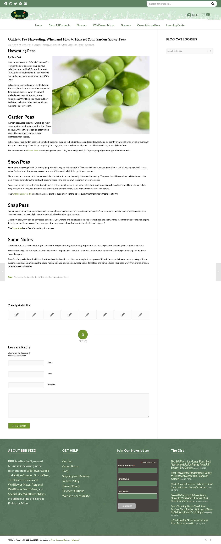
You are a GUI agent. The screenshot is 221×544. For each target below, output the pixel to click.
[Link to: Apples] (87, 314)
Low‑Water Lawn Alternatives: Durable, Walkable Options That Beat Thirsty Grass (189, 498)
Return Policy (70, 481)
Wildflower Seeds (38, 470)
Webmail (75, 540)
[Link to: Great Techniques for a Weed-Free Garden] (122, 314)
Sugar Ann (17, 228)
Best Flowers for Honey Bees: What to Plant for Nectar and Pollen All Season (191, 475)
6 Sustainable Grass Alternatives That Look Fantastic (189, 521)
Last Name (123, 491)
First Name (123, 479)
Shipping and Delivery (76, 476)
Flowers (82, 25)
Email (50, 374)
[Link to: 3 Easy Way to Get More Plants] (69, 314)
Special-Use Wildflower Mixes (27, 494)
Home (39, 25)
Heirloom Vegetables (54, 277)
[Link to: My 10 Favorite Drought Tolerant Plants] (140, 314)
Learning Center (176, 25)
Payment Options (73, 491)
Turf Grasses (16, 480)
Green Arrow (33, 150)
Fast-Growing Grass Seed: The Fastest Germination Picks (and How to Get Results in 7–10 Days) (192, 509)
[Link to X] (205, 539)
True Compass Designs (60, 540)
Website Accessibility (75, 496)
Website (51, 385)
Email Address (126, 465)
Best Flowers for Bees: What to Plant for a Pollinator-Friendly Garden (192, 485)
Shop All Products (59, 25)
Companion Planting (41, 45)
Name (50, 363)
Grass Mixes (41, 475)
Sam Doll (90, 45)
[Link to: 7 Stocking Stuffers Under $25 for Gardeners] (34, 314)
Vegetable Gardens (75, 45)
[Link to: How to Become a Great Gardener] (105, 314)
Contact (67, 461)
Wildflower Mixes (103, 25)
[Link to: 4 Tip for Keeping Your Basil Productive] (16, 314)
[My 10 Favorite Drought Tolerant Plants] (2, 272)
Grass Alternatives (148, 25)
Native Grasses (23, 475)
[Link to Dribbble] (210, 539)
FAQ (65, 471)
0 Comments (25, 45)
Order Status (70, 466)
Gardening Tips (56, 45)
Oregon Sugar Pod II (22, 193)
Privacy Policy (71, 486)
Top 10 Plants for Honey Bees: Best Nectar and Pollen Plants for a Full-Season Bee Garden (191, 464)
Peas (65, 45)
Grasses (126, 25)
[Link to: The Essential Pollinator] (52, 314)
